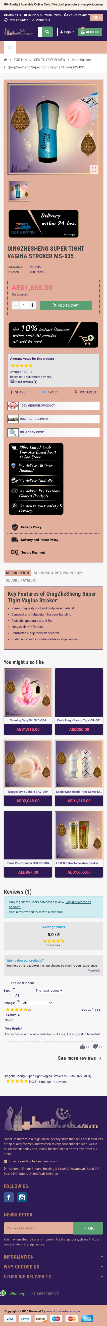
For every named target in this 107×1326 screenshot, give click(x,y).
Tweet (52, 392)
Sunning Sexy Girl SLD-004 (28, 720)
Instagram (22, 1197)
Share (19, 392)
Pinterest (88, 392)
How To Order (18, 20)
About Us (14, 15)
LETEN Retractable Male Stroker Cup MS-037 (79, 863)
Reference (14, 267)
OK (90, 1228)
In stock (13, 272)
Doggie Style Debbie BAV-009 (28, 792)
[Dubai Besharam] (19, 31)
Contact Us (42, 20)
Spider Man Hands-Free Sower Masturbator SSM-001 (79, 792)
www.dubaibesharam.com (63, 1311)
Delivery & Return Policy (44, 15)
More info (94, 970)
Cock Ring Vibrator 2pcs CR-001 (79, 720)
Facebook (9, 1197)
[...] (14, 1154)
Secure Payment (78, 15)
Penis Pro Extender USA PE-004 (28, 863)
